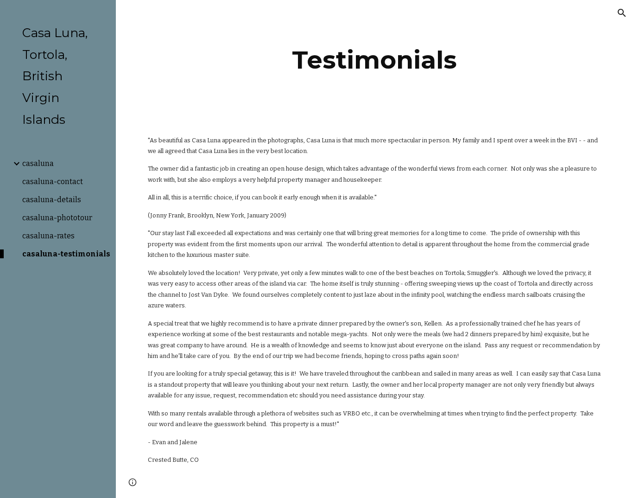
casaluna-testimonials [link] (66, 253)
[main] (374, 60)
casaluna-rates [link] (48, 235)
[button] (622, 13)
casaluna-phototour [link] (57, 217)
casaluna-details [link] (51, 199)
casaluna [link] (38, 163)
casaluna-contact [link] (52, 181)
